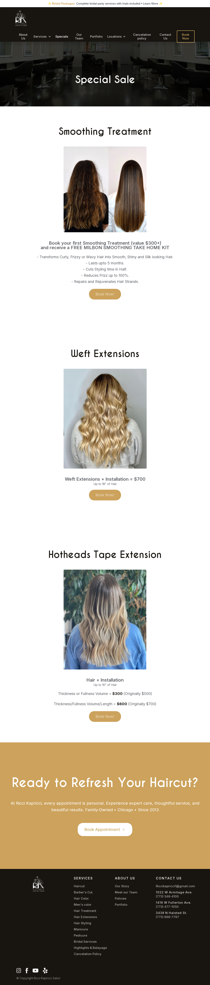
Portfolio (96, 36)
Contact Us (165, 36)
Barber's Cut (83, 892)
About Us (23, 36)
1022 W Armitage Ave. (174, 892)
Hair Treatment (85, 911)
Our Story (122, 886)
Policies (120, 898)
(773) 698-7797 (167, 917)
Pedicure (80, 935)
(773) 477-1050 (167, 907)
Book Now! (105, 294)
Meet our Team (126, 892)
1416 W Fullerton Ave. (173, 902)
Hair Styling (82, 923)
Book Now (185, 36)
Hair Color (81, 898)
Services (40, 36)
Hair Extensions (85, 917)
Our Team (79, 36)
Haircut (79, 886)
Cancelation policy (142, 36)
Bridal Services (85, 942)
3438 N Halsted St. (171, 913)
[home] (21, 18)
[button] (42, 36)
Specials (61, 36)
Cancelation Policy (88, 954)
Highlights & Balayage (90, 948)
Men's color (82, 905)
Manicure (81, 929)
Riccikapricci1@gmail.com (175, 886)
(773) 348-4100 (167, 896)
